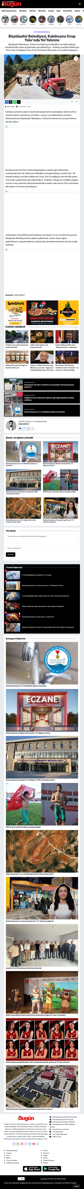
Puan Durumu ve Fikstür (60, 1129)
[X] (18, 1144)
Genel (45, 1150)
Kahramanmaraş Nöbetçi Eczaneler (64, 1117)
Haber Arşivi (56, 1137)
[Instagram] (32, 429)
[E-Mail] (20, 429)
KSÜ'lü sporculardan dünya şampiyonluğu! (59, 492)
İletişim (45, 1163)
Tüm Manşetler (57, 1132)
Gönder (10, 554)
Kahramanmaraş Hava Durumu (63, 1119)
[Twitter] (28, 429)
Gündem (23, 11)
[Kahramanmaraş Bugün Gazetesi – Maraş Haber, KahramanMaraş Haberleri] (11, 4)
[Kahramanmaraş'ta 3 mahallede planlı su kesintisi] (23, 452)
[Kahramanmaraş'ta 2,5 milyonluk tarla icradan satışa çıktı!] (23, 508)
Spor (59, 11)
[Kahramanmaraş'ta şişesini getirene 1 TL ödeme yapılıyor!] (60, 508)
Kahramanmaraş (9, 11)
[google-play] (52, 1169)
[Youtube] (33, 1144)
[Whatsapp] (37, 1144)
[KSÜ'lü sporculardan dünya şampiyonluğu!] (60, 480)
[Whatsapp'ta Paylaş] (15, 102)
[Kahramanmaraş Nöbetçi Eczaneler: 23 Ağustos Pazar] (60, 452)
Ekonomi (42, 11)
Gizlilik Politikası (48, 1160)
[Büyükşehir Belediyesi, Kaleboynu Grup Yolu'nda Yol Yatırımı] (42, 76)
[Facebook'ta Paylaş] (6, 102)
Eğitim (8, 1158)
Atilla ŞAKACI (11, 106)
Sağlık (45, 1155)
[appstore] (32, 1169)
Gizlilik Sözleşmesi (12, 1163)
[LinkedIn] (30, 1144)
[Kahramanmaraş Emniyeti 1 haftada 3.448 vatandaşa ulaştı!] (23, 480)
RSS (22, 1179)
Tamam (76, 1186)
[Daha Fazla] (19, 102)
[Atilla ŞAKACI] (11, 425)
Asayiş (51, 11)
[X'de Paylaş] (10, 102)
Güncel (32, 11)
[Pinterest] (22, 1144)
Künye (77, 11)
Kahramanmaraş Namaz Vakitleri (63, 1122)
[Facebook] (24, 429)
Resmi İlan (67, 11)
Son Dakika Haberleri (59, 1134)
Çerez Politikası (11, 1160)
